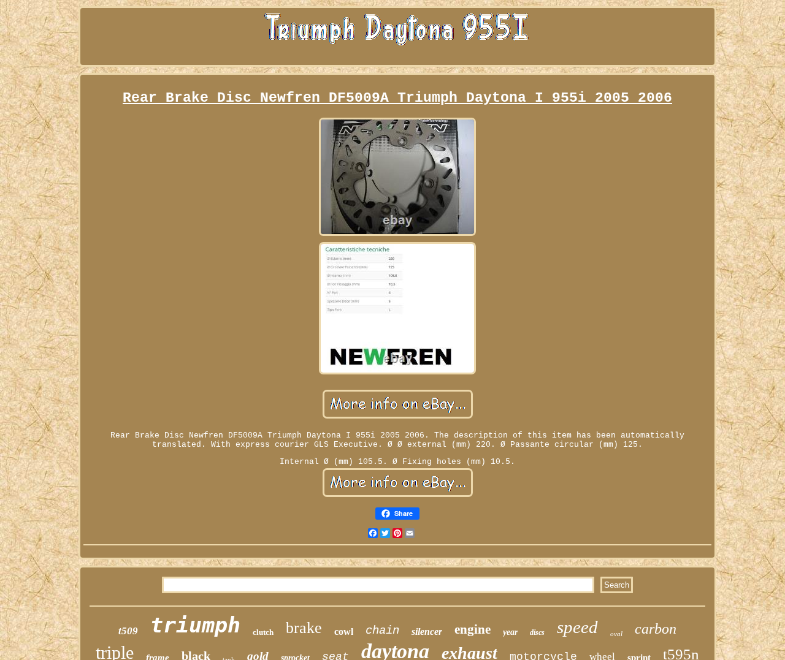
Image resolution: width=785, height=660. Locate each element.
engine (472, 629)
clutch (263, 632)
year (510, 632)
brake (304, 628)
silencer (427, 631)
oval (616, 633)
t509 (128, 631)
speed (577, 627)
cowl (343, 631)
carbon (655, 629)
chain (382, 630)
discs (537, 632)
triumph (195, 625)
